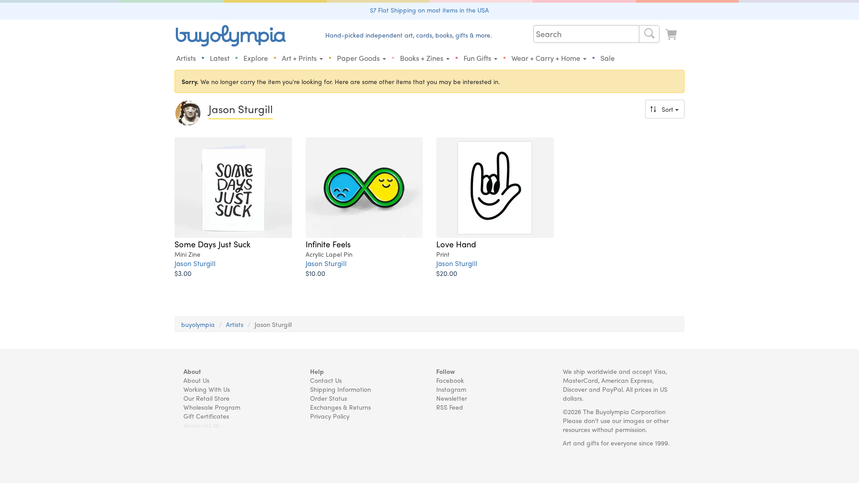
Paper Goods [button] (359, 58)
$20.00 (446, 273)
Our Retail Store (206, 398)
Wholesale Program (211, 406)
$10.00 (315, 273)
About (192, 371)
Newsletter (451, 398)
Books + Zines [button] (422, 58)
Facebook (450, 380)
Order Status (328, 398)
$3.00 (182, 273)
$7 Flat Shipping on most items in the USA (429, 9)
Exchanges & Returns (340, 406)
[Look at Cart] (672, 34)
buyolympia (198, 324)
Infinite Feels (328, 244)
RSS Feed (449, 406)
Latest (220, 58)
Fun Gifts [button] (478, 58)
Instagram (451, 389)
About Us (196, 380)
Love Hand (456, 244)
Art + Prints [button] (300, 58)
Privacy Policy (329, 415)
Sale (607, 58)
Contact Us (326, 380)
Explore (255, 58)
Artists (186, 58)
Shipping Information (340, 389)
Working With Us (206, 389)
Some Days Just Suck (212, 244)
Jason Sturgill (195, 263)
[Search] (649, 34)
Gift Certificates (206, 415)
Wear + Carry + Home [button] (546, 58)
